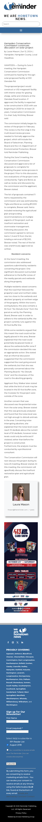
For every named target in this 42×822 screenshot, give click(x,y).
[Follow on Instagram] (13, 642)
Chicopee (29, 657)
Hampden (9, 55)
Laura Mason (13, 51)
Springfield (20, 689)
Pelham (26, 679)
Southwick (10, 689)
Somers (27, 682)
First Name (11, 718)
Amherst (18, 654)
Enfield (22, 663)
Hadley (24, 666)
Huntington (11, 673)
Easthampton (12, 663)
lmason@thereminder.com (17, 510)
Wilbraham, (23, 702)
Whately (23, 698)
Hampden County (23, 55)
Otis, (21, 679)
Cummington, (12, 660)
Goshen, (29, 663)
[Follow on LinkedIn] (22, 642)
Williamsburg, (12, 702)
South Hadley (12, 686)
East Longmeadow (26, 660)
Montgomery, (24, 676)
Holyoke (26, 670)
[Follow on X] (17, 642)
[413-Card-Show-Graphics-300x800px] (21, 612)
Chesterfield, (19, 657)
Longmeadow (12, 676)
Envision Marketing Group (25, 817)
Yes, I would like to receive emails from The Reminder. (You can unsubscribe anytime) (20, 753)
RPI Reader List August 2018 (17, 743)
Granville (17, 666)
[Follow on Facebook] (8, 642)
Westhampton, (12, 698)
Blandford (27, 654)
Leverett (20, 673)
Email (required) (14, 728)
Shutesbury (18, 682)
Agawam (10, 654)
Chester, (10, 657)
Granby (9, 666)
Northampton (12, 679)
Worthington (11, 705)
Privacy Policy (21, 813)
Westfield (20, 695)
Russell (9, 682)
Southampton (25, 686)
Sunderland (11, 692)
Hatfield (18, 670)
